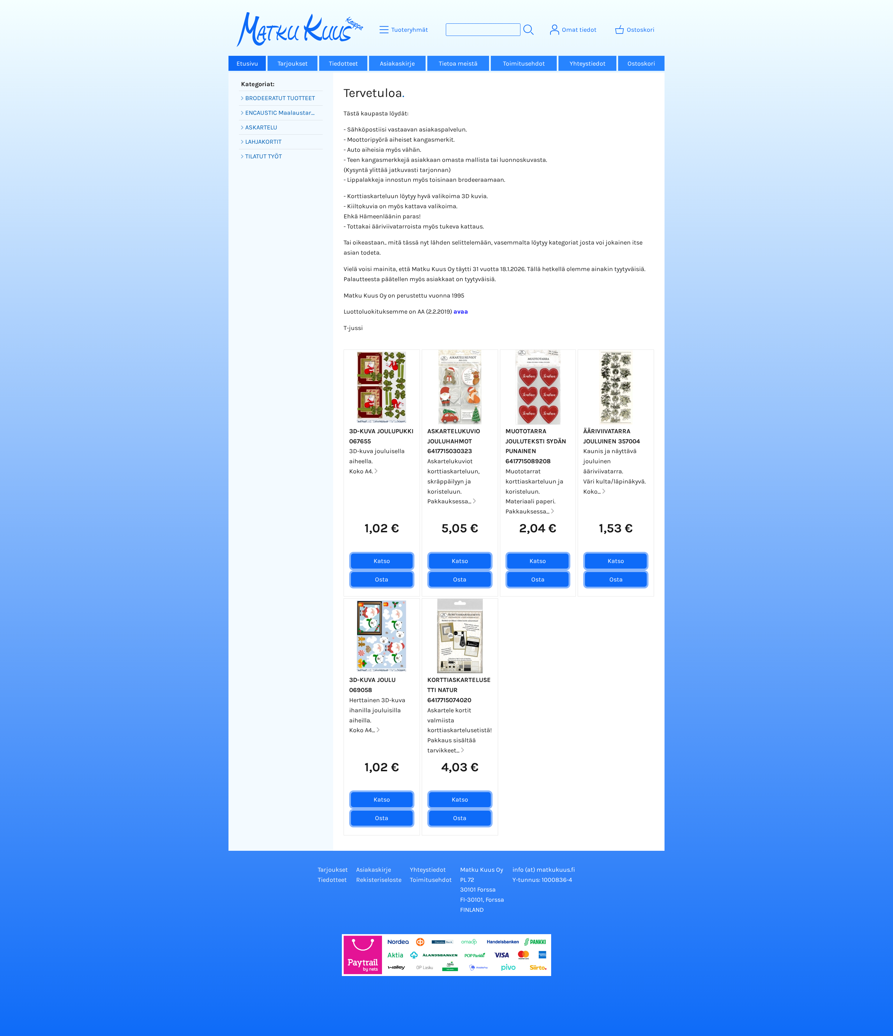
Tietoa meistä (458, 63)
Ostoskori (641, 63)
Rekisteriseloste (379, 880)
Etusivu (247, 63)
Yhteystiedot (588, 63)
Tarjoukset (293, 63)
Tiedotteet (343, 63)
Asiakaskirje (397, 63)
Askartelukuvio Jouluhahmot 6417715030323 (453, 441)
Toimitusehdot (524, 63)
